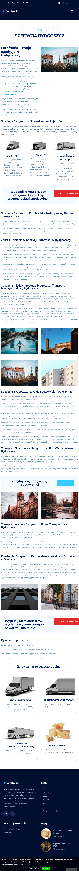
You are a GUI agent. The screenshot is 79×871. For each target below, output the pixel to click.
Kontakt (46, 800)
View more (27, 864)
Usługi (45, 788)
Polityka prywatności (50, 811)
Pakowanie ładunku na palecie (62, 832)
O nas (45, 796)
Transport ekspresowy (59, 700)
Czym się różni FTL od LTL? (62, 845)
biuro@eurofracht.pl (11, 3)
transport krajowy (14, 81)
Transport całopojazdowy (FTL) (20, 745)
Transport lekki (20, 700)
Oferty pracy (64, 3)
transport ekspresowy (15, 89)
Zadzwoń (66, 483)
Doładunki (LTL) (58, 745)
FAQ (44, 807)
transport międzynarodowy (17, 84)
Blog (44, 803)
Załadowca (47, 792)
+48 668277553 (25, 3)
